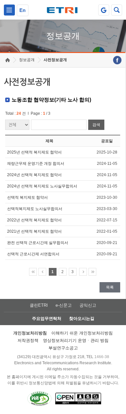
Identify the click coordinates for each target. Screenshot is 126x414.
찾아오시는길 (81, 318)
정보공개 (27, 60)
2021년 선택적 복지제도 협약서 (34, 231)
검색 (96, 124)
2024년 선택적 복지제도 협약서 (34, 175)
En (22, 10)
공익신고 (87, 305)
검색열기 (116, 10)
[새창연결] (117, 60)
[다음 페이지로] (83, 272)
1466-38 (101, 357)
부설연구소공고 (63, 347)
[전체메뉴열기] (9, 10)
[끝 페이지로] (92, 272)
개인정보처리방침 (30, 333)
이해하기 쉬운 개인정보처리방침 (82, 333)
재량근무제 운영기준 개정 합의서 (35, 163)
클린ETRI (39, 305)
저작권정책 (27, 340)
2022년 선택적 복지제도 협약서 (34, 220)
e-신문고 (64, 305)
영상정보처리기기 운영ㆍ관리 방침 (76, 340)
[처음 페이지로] (33, 272)
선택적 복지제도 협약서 (27, 197)
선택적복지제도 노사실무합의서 (34, 209)
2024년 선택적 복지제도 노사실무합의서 (42, 186)
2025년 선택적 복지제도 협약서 (34, 152)
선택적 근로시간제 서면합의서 (33, 254)
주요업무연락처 (46, 318)
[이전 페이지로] (42, 272)
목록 (110, 287)
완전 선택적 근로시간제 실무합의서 (37, 242)
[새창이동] (103, 10)
